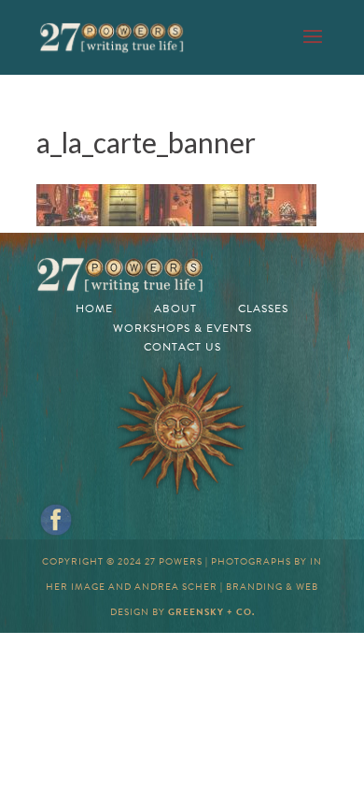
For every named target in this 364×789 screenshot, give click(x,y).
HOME (94, 308)
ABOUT (175, 308)
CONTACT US (182, 346)
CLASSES (263, 308)
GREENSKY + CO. (211, 612)
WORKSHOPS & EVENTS (182, 328)
